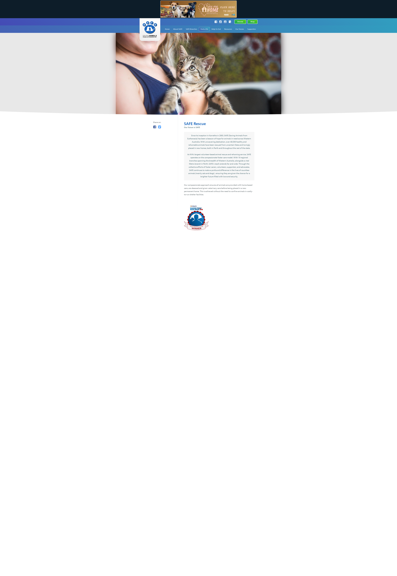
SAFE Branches (191, 29)
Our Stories (239, 29)
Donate (240, 22)
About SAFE (177, 29)
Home (167, 29)
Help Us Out (216, 29)
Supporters (251, 29)
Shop (253, 22)
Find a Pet (204, 29)
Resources (228, 29)
